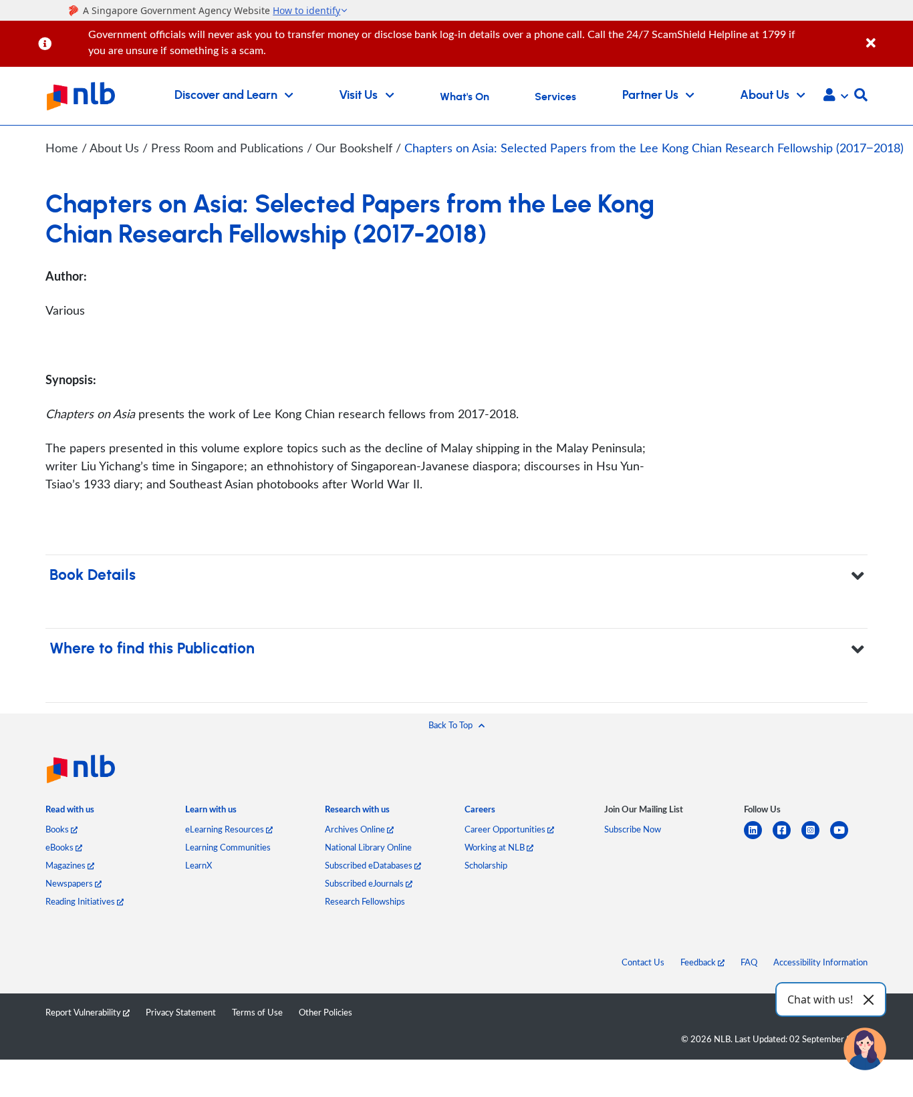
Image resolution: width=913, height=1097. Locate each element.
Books (58, 829)
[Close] (887, 36)
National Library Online (368, 847)
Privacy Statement (181, 1012)
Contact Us (643, 962)
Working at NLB (496, 847)
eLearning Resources (225, 829)
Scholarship (486, 865)
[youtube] (844, 838)
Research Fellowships (365, 901)
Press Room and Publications (229, 148)
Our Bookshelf (355, 148)
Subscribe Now (632, 829)
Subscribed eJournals (365, 883)
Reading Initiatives (81, 901)
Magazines (66, 865)
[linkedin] (758, 838)
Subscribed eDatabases (369, 865)
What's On (464, 97)
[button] (835, 96)
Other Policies (325, 1012)
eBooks (60, 847)
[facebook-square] (787, 838)
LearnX (198, 865)
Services (555, 97)
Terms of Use (257, 1012)
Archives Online (356, 829)
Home (61, 148)
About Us (116, 148)
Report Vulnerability (84, 1012)
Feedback (699, 962)
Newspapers (70, 883)
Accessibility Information (820, 962)
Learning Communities (228, 847)
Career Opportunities (506, 829)
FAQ (749, 962)
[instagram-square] (815, 838)
